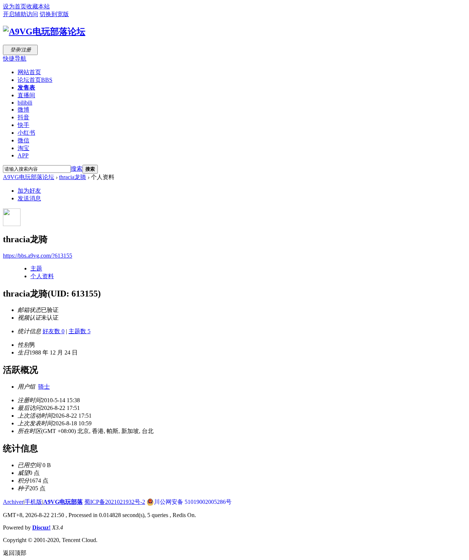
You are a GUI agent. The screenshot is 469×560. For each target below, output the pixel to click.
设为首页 (14, 6)
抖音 (23, 117)
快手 (23, 125)
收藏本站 (38, 6)
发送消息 (29, 198)
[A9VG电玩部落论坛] (44, 31)
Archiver (13, 502)
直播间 (26, 95)
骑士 (44, 386)
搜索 (76, 169)
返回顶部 (14, 553)
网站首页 (29, 72)
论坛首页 (35, 80)
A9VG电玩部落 (63, 502)
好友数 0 (53, 331)
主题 (36, 268)
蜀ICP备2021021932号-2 (114, 502)
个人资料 (42, 276)
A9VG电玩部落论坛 (28, 177)
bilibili (25, 102)
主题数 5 (80, 331)
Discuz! (41, 527)
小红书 (26, 133)
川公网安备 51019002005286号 (193, 502)
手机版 (33, 502)
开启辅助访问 (20, 14)
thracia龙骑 (72, 177)
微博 (23, 109)
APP (23, 155)
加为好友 (29, 191)
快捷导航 (14, 58)
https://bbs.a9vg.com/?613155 (37, 255)
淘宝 (23, 148)
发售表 (26, 87)
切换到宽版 (54, 14)
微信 (23, 140)
